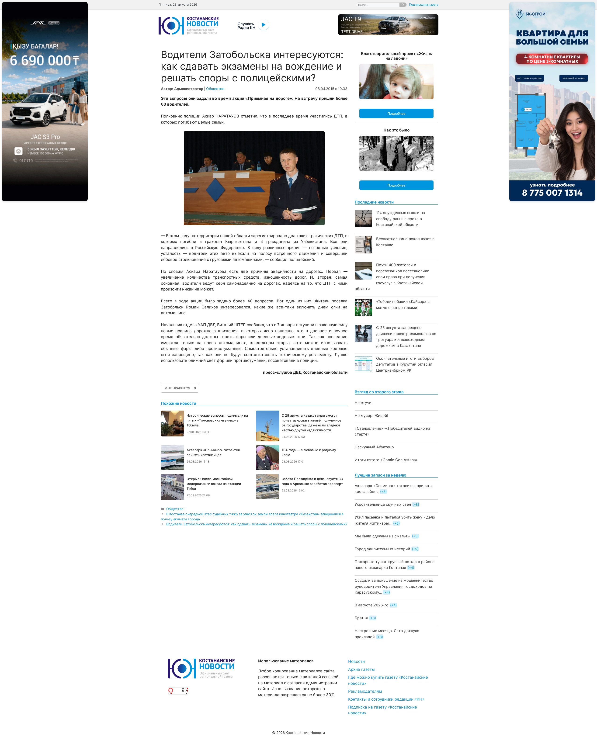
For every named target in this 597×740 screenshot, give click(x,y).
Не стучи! (363, 402)
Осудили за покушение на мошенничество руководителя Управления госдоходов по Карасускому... (394, 586)
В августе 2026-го (372, 605)
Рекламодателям (365, 691)
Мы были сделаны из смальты (382, 536)
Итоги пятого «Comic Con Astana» (386, 459)
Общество (215, 88)
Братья (361, 618)
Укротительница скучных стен (383, 504)
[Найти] (402, 5)
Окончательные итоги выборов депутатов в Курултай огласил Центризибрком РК (405, 364)
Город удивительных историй (382, 548)
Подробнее (396, 113)
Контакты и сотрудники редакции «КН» (386, 699)
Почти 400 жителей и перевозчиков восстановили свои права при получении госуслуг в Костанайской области (392, 277)
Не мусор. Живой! (371, 415)
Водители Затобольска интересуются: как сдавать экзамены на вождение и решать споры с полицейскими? (256, 524)
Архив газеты (361, 669)
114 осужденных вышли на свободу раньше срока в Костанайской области (400, 218)
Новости (356, 661)
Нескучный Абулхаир (374, 447)
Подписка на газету (423, 4)
